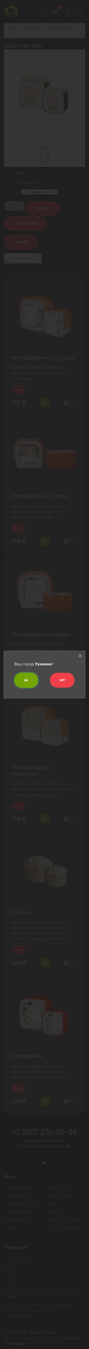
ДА (26, 680)
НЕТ (62, 680)
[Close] (80, 655)
